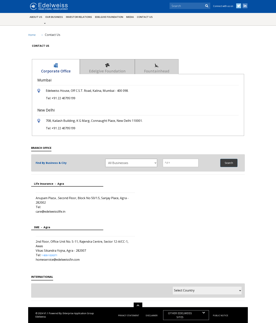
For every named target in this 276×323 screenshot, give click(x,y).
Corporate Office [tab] (56, 71)
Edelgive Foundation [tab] (107, 71)
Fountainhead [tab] (156, 71)
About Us (36, 17)
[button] (138, 305)
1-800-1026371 (49, 255)
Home (32, 35)
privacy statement (128, 315)
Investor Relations (79, 17)
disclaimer (152, 315)
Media (130, 17)
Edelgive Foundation (109, 17)
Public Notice (220, 315)
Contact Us (145, 17)
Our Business (54, 17)
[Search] (206, 6)
